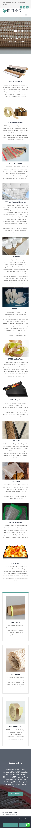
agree (18, 819)
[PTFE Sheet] (15, 238)
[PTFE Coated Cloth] (15, 63)
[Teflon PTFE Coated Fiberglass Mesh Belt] (15, 649)
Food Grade (15, 674)
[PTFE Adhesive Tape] (15, 104)
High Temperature (15, 726)
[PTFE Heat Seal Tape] (15, 340)
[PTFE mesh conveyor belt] (15, 145)
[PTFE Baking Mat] (15, 381)
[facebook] (21, 7)
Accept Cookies (10, 825)
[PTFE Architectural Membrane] (15, 183)
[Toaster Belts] (15, 422)
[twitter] (24, 7)
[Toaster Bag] (15, 463)
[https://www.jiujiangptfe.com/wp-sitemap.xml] (27, 7)
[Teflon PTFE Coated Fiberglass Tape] (15, 701)
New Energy (15, 622)
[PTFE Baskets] (15, 544)
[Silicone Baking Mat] (15, 503)
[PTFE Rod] (15, 288)
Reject (23, 825)
